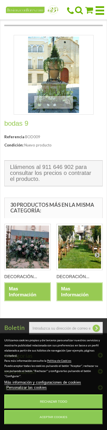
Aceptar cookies (53, 417)
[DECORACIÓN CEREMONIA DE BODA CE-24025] (27, 247)
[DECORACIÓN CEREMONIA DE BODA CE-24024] (79, 247)
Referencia (14, 137)
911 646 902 (58, 167)
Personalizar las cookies (26, 387)
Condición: (13, 145)
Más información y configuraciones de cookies (42, 382)
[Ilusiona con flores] (32, 9)
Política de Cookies (59, 360)
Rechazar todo (53, 401)
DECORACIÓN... (20, 276)
